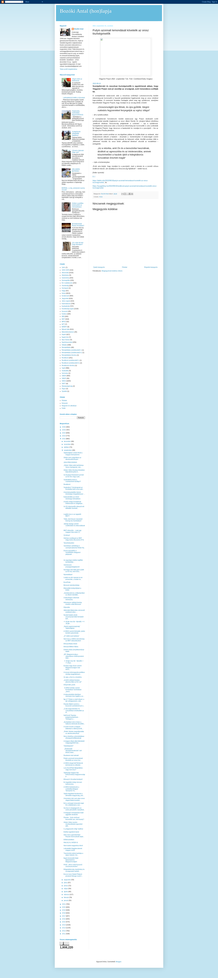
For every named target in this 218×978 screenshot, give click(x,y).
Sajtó (63, 368)
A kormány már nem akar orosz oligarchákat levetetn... (74, 799)
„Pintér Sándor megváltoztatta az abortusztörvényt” (74, 732)
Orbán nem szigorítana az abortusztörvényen (72, 458)
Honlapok (65, 288)
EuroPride (67, 582)
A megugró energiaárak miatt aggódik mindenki (73, 813)
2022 (64, 439)
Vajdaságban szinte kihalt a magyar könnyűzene (73, 453)
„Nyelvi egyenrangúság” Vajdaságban (72, 627)
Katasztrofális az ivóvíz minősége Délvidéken (72, 498)
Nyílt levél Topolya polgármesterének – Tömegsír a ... (71, 717)
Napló (64, 334)
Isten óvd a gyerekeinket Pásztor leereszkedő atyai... (74, 835)
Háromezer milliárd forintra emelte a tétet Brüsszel (73, 603)
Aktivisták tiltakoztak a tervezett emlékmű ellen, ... (74, 611)
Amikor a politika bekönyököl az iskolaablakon (77, 205)
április (66, 892)
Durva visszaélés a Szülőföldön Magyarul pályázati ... (72, 552)
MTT (63, 324)
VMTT (64, 383)
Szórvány (65, 373)
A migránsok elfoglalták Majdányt (76, 133)
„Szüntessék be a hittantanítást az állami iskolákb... (74, 594)
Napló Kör (65, 337)
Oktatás (64, 345)
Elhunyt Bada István (70, 644)
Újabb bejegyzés (99, 267)
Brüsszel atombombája (71, 585)
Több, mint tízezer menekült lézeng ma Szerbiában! (73, 520)
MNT (63, 319)
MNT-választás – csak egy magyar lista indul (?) (72, 531)
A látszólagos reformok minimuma (71, 598)
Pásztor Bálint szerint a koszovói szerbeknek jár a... (74, 705)
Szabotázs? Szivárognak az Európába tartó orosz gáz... (74, 488)
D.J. (94, 177)
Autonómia (65, 278)
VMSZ (64, 381)
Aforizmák (65, 273)
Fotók (63, 408)
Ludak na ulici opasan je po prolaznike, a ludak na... (73, 578)
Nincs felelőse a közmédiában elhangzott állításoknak (74, 737)
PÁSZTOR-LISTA (69, 685)
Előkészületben (69, 840)
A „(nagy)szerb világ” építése (73, 829)
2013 (64, 928)
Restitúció (65, 358)
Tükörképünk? (68, 746)
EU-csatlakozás (67, 283)
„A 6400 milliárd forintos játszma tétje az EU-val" (73, 681)
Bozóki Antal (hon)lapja (86, 11)
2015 (64, 922)
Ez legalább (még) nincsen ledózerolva (73, 783)
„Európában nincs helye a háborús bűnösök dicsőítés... (74, 723)
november (67, 444)
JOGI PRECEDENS (70, 462)
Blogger (118, 962)
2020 (64, 907)
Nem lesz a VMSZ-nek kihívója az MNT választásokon (74, 640)
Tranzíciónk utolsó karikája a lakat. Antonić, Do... (73, 854)
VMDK (64, 376)
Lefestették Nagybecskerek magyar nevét (73, 849)
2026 (64, 427)
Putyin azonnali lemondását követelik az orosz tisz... (73, 759)
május (66, 888)
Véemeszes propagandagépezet (71, 566)
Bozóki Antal (78, 29)
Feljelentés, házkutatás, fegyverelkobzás (77, 113)
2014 (64, 925)
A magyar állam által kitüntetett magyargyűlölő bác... (74, 742)
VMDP (64, 378)
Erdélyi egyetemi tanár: (71, 832)
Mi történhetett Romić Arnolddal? (78, 225)
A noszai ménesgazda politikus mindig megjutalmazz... (74, 673)
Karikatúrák (66, 306)
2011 (64, 934)
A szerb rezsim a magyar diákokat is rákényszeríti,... (73, 727)
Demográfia (66, 280)
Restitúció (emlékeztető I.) (70, 360)
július (66, 883)
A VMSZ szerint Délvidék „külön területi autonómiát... (74, 632)
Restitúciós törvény (68, 365)
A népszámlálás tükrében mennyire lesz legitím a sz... (74, 695)
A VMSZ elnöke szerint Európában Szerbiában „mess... (72, 689)
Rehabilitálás (66, 347)
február (66, 897)
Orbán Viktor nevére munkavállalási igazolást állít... (73, 824)
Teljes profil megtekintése (68, 69)
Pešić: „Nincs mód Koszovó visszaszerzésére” (73, 865)
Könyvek (65, 403)
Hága (63, 291)
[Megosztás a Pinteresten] (132, 194)
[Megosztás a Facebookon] (129, 194)
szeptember (68, 450)
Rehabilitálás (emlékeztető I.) (72, 350)
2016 (64, 919)
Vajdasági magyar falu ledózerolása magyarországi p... (74, 774)
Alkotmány (65, 275)
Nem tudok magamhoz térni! (73, 845)
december (67, 441)
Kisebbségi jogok (68, 309)
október (66, 447)
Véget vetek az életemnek (77, 80)
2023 (64, 436)
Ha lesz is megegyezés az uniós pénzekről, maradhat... (74, 809)
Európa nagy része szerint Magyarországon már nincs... (72, 667)
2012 (64, 931)
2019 (64, 910)
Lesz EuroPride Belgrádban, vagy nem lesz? (73, 769)
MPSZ (64, 322)
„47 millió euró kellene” (71, 636)
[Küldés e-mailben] (122, 194)
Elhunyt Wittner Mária (71, 647)
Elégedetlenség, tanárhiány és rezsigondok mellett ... (74, 870)
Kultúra (64, 314)
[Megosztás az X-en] (127, 194)
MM (63, 316)
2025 (64, 430)
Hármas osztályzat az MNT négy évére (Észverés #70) (74, 539)
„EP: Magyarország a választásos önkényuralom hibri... (74, 656)
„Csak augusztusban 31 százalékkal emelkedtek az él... (74, 710)
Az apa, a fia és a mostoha (73, 677)
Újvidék (64, 391)
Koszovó (65, 311)
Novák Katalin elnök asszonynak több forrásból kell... (74, 617)
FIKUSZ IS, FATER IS (71, 842)
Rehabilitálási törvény (69, 355)
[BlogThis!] (125, 194)
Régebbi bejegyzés (151, 267)
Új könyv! (67, 535)
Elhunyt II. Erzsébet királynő (73, 779)
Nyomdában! (68, 574)
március (67, 894)
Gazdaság (65, 285)
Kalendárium (66, 304)
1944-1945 (65, 270)
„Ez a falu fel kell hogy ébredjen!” (77, 243)
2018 (64, 913)
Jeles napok (66, 301)
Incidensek (65, 296)
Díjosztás (67, 607)
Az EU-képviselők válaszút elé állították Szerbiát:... (74, 507)
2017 (64, 916)
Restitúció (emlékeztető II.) (71, 363)
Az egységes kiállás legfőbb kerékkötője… (73, 561)
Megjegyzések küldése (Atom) (112, 271)
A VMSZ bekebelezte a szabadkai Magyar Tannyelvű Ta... (71, 789)
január (66, 900)
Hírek (101, 197)
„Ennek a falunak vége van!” (78, 151)
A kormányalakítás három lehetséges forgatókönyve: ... (74, 493)
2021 (64, 904)
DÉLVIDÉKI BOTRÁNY (76, 170)
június (66, 886)
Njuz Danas (66, 340)
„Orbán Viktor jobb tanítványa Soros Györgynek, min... (74, 466)
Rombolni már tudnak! (71, 755)
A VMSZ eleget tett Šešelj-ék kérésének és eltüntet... (73, 764)
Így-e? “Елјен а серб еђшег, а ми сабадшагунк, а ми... (74, 700)
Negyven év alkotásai (69, 406)
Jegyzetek (65, 298)
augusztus (67, 880)
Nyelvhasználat (67, 342)
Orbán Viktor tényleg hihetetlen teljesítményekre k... (74, 471)
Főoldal (124, 267)
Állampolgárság (67, 386)
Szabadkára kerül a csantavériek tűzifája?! (72, 480)
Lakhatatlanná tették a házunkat (74, 98)
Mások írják (66, 329)
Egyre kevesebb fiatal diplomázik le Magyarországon (71, 860)
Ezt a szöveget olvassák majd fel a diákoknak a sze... (74, 804)
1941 (63, 267)
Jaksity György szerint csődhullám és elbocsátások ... (74, 525)
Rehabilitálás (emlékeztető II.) (72, 352)
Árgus (64, 389)
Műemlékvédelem (68, 332)
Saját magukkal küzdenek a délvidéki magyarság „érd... (74, 794)
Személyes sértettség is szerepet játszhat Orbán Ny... (74, 547)
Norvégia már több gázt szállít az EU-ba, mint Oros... (74, 570)
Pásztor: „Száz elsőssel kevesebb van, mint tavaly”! (74, 818)
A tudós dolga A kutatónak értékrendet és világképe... (74, 502)
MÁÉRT (64, 327)
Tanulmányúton (69, 543)
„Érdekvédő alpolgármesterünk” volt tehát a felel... (73, 750)
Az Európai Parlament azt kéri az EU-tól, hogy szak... (74, 476)
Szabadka (65, 371)
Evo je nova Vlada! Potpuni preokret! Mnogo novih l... (73, 875)
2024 (64, 433)
